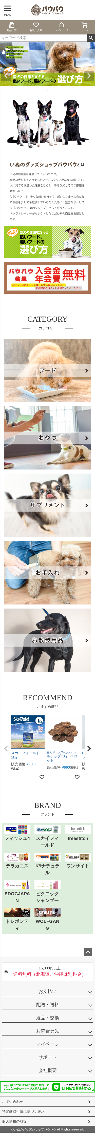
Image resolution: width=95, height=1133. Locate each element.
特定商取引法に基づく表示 (23, 1111)
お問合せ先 (47, 1030)
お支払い (48, 991)
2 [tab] (48, 90)
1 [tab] (44, 90)
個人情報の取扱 (14, 1121)
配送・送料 (47, 1004)
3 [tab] (51, 90)
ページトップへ (88, 952)
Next (89, 76)
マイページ (61, 30)
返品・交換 (47, 1017)
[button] (6, 748)
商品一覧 (12, 30)
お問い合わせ (12, 1102)
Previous (6, 76)
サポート (48, 1057)
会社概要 (48, 1070)
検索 (91, 38)
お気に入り (36, 30)
